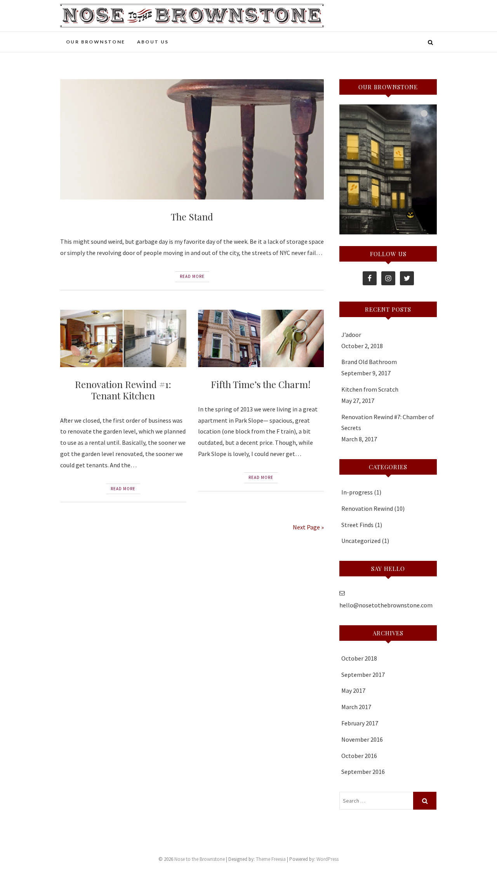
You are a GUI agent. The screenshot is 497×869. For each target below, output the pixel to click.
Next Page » (308, 527)
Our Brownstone (95, 42)
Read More (192, 276)
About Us (153, 42)
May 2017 (353, 690)
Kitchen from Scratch (369, 389)
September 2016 (363, 771)
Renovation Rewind (367, 508)
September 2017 (363, 674)
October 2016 (359, 756)
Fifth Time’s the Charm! (261, 384)
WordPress (327, 859)
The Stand (192, 216)
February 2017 (359, 723)
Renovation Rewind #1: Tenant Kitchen (123, 390)
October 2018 (359, 658)
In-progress (357, 492)
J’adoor (351, 334)
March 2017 (356, 707)
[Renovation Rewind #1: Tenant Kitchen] (123, 338)
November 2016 (362, 739)
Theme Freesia (271, 859)
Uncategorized (361, 541)
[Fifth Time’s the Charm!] (261, 338)
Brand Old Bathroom (369, 362)
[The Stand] (192, 139)
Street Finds (357, 525)
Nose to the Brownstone (199, 859)
